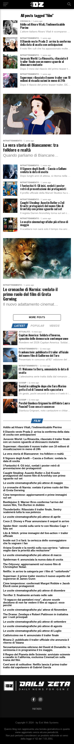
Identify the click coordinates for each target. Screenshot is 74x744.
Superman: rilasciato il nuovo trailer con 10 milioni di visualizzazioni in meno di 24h (36, 448)
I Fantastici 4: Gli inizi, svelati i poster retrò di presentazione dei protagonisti (31, 467)
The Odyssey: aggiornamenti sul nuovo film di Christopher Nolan (32, 565)
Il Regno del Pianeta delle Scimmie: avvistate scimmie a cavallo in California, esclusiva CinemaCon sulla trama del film (36, 657)
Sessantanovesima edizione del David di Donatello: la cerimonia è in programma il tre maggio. (36, 648)
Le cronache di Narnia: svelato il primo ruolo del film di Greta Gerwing (36, 489)
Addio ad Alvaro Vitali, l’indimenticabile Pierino (32, 427)
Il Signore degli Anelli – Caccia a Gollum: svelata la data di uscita (34, 459)
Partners (37, 709)
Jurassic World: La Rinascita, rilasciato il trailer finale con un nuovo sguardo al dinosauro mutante (36, 440)
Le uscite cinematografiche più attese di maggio (33, 482)
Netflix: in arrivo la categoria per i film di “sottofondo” (37, 571)
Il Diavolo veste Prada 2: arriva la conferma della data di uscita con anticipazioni (36, 433)
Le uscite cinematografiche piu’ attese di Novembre (35, 609)
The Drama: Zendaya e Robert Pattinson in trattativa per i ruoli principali (35, 616)
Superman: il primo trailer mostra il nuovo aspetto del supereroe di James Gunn (36, 577)
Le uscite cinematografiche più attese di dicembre (34, 590)
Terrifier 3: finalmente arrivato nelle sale (28, 595)
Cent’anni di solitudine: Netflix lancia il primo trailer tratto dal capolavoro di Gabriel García (35, 666)
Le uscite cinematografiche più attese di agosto (32, 626)
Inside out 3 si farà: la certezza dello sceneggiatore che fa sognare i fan (34, 542)
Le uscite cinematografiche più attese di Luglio (32, 630)
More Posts (37, 317)
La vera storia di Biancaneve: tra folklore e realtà (33, 453)
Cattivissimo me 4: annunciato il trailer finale (31, 635)
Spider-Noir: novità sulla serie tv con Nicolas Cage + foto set (35, 527)
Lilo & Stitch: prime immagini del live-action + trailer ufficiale (35, 534)
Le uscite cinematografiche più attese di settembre (34, 621)
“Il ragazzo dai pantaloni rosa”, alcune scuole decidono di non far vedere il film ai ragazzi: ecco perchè (33, 602)
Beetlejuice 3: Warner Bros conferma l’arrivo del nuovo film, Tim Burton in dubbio (33, 503)
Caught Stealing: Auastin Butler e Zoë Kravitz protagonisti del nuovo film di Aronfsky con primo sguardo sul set (34, 475)
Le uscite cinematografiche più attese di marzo (32, 555)
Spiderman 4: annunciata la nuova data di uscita (33, 559)
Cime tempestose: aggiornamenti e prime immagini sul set (35, 496)
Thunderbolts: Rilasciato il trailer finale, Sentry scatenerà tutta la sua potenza (32, 511)
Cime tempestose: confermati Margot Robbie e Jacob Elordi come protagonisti (36, 585)
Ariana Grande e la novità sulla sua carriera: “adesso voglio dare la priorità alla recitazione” (36, 549)
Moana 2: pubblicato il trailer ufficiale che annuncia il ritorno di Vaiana (36, 641)
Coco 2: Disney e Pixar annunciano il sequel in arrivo (36, 521)
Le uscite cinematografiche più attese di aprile (32, 516)
